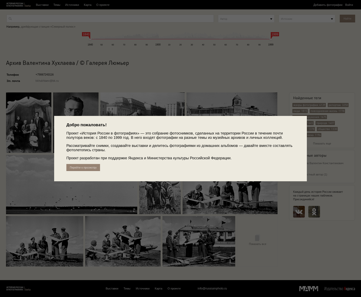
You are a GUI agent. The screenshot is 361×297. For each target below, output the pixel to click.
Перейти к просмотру (83, 167)
